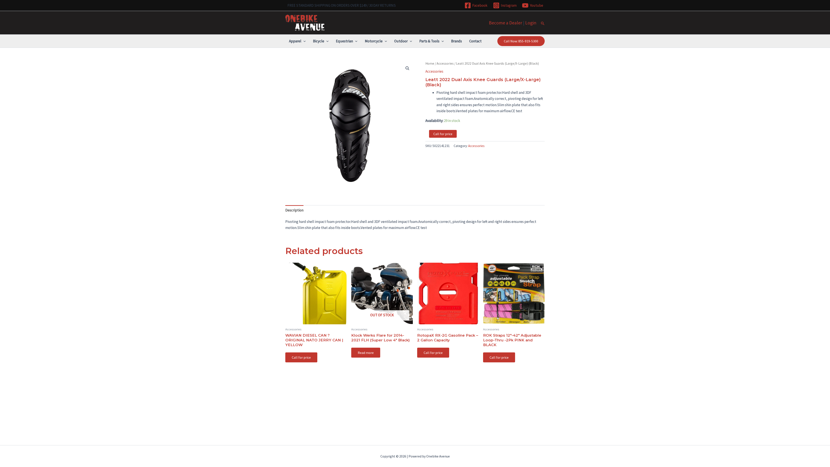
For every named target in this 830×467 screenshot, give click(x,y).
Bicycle (318, 41)
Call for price (442, 134)
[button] (543, 23)
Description (294, 210)
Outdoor (401, 41)
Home (429, 63)
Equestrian (344, 41)
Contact (475, 41)
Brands (456, 41)
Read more (366, 352)
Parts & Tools (429, 41)
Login (530, 23)
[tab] (294, 210)
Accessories (445, 63)
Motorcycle (374, 41)
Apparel (295, 41)
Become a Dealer (505, 23)
